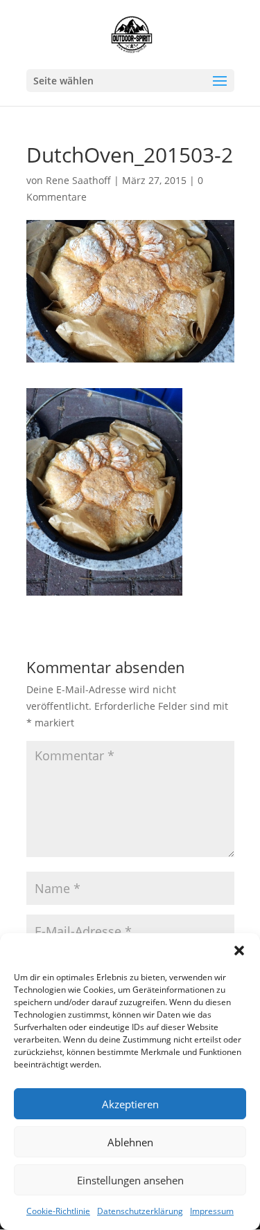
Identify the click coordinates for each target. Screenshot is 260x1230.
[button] (239, 950)
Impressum (212, 1211)
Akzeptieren (130, 1104)
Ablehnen (130, 1142)
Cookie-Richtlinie (58, 1211)
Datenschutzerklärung (140, 1211)
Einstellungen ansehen (130, 1180)
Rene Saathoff (78, 180)
